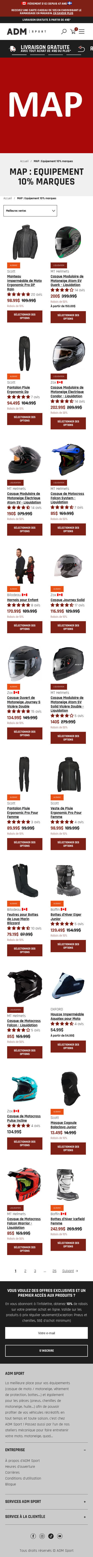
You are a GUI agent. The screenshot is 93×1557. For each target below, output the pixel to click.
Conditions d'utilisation (23, 1478)
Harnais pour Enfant (22, 599)
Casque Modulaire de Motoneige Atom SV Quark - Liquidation (67, 281)
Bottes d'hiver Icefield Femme (68, 1221)
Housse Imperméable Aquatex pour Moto (67, 1016)
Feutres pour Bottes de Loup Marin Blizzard (22, 919)
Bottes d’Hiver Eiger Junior (66, 916)
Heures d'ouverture (20, 1466)
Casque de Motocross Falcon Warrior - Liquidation (24, 1223)
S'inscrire (46, 1351)
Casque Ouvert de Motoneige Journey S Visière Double (23, 702)
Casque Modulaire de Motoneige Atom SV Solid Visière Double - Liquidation (67, 704)
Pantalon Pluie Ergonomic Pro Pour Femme (22, 813)
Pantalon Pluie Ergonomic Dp (18, 389)
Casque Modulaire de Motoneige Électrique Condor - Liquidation (67, 392)
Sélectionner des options (24, 316)
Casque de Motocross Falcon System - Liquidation (67, 498)
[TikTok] (50, 1539)
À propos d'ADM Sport (22, 1460)
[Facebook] (33, 1539)
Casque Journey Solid (68, 599)
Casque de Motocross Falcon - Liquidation (24, 1023)
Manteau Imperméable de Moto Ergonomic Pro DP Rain (24, 283)
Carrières (12, 1472)
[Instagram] (42, 1539)
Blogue (10, 1484)
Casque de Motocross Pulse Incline (24, 1118)
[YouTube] (59, 1539)
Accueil (24, 161)
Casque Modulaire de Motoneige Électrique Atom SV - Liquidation (24, 498)
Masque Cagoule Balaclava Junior (64, 1125)
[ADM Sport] (26, 31)
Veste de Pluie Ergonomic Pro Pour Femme (66, 813)
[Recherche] (63, 31)
